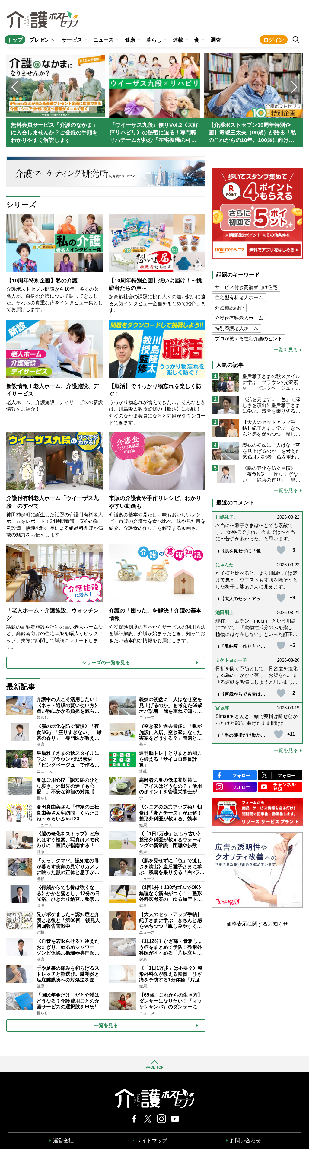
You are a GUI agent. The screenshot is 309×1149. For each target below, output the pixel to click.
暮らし (154, 40)
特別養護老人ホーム (236, 328)
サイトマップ (151, 1140)
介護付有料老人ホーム (239, 318)
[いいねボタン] (280, 550)
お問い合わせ (245, 1140)
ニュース (103, 40)
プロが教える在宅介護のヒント (248, 338)
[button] (294, 87)
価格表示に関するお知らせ (257, 924)
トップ (15, 40)
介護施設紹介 (229, 307)
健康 (130, 40)
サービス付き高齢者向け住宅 (246, 287)
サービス (72, 40)
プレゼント (42, 40)
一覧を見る (286, 349)
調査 (216, 40)
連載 (178, 40)
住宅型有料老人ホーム (239, 297)
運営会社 (63, 1140)
